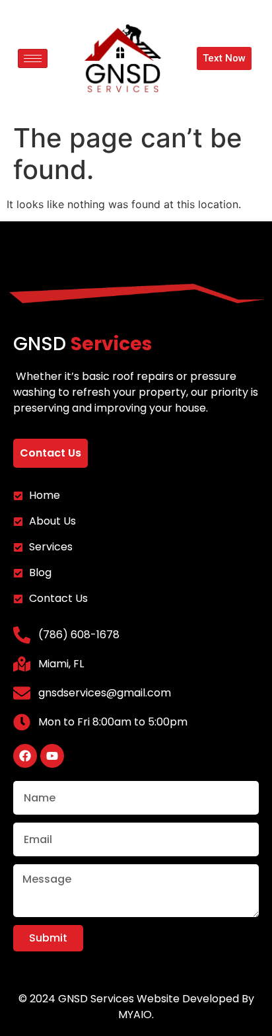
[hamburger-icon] (33, 58)
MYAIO (135, 1014)
